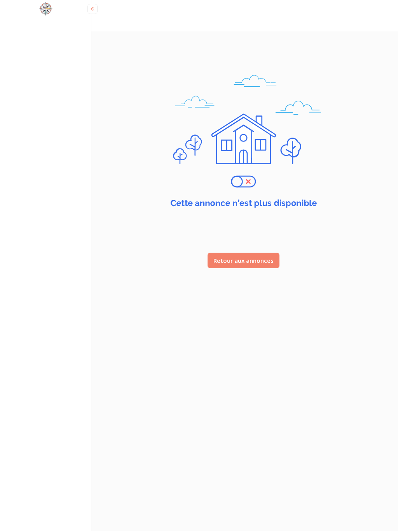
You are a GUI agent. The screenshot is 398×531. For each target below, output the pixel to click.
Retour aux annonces (243, 260)
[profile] (45, 9)
